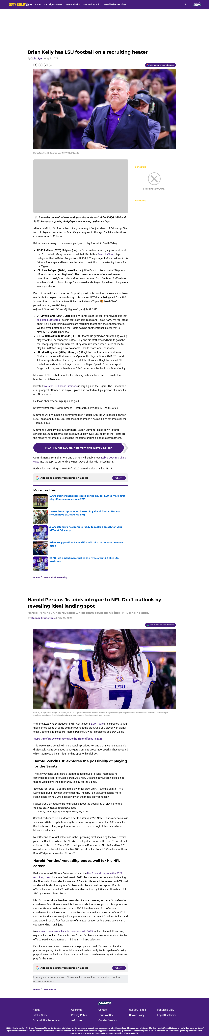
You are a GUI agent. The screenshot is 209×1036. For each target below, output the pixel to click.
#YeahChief (110, 301)
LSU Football (49, 989)
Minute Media (18, 1028)
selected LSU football (49, 319)
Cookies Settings (108, 1020)
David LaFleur (105, 254)
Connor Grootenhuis (43, 618)
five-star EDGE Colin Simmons (61, 386)
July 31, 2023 (90, 309)
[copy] (51, 65)
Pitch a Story (40, 1015)
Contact (102, 1009)
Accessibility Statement (46, 1020)
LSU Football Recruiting (55, 577)
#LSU (45, 803)
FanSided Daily (165, 1009)
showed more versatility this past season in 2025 (65, 931)
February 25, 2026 (78, 811)
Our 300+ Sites (137, 1009)
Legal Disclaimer (166, 1015)
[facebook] (191, 4)
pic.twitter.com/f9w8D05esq (49, 305)
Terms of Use (106, 1015)
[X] (185, 4)
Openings (76, 1009)
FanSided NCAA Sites (115, 4)
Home (36, 577)
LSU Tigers (97, 723)
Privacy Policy (79, 1015)
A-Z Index (76, 1020)
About (38, 4)
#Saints (37, 807)
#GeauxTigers (91, 301)
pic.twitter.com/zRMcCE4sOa (59, 807)
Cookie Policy (136, 1015)
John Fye (36, 58)
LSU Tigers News (53, 4)
